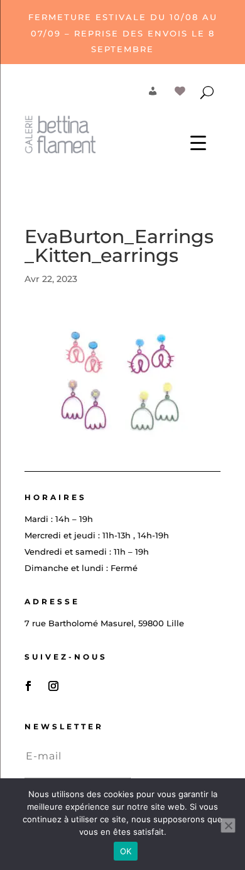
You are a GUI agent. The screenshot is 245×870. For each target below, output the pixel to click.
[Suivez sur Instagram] (53, 686)
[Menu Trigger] (198, 142)
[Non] (228, 825)
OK (126, 851)
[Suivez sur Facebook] (28, 686)
